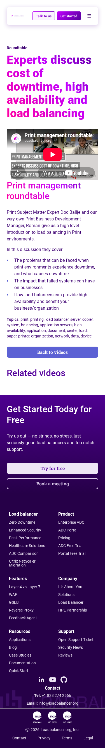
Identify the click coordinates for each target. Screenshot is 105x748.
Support (66, 631)
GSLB (14, 602)
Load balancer (23, 514)
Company (67, 578)
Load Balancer (70, 602)
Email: (52, 703)
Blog (13, 647)
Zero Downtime (22, 522)
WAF (13, 594)
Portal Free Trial (71, 553)
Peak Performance (25, 538)
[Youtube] (52, 679)
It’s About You (70, 587)
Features (18, 578)
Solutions (66, 594)
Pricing (64, 538)
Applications (20, 639)
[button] (43, 15)
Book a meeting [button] (52, 483)
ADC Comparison (24, 553)
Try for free (53, 468)
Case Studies (20, 655)
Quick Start (18, 671)
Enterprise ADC (71, 522)
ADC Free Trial (70, 545)
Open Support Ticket (76, 639)
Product (66, 514)
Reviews (65, 655)
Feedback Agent (23, 618)
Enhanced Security (25, 530)
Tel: (52, 695)
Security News (70, 647)
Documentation (22, 663)
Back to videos (52, 352)
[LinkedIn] (41, 679)
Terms (67, 738)
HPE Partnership (72, 610)
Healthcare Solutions (27, 545)
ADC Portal (67, 530)
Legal (88, 738)
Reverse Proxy (21, 610)
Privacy (44, 738)
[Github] (63, 679)
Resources (19, 631)
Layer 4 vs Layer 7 (24, 587)
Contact (19, 738)
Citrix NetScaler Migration (22, 563)
